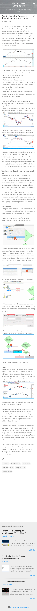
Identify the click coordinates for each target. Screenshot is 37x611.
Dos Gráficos (15, 464)
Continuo (5, 464)
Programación (20, 468)
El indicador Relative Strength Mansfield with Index (14, 557)
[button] (34, 16)
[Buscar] (34, 4)
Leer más (32, 550)
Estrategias (26, 464)
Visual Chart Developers (18, 4)
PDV (11, 468)
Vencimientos (7, 472)
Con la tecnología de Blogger (20, 607)
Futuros (5, 468)
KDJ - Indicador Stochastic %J (13, 581)
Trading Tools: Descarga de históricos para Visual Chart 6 (14, 532)
